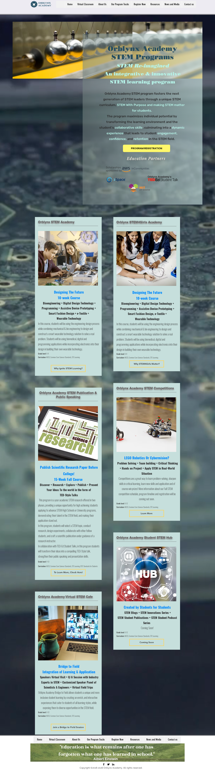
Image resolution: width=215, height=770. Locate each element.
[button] (146, 513)
